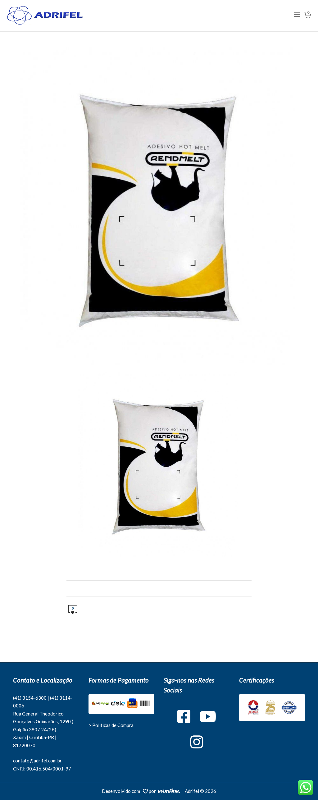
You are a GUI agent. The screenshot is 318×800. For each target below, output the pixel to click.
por (153, 791)
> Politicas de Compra (111, 725)
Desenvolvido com (122, 791)
